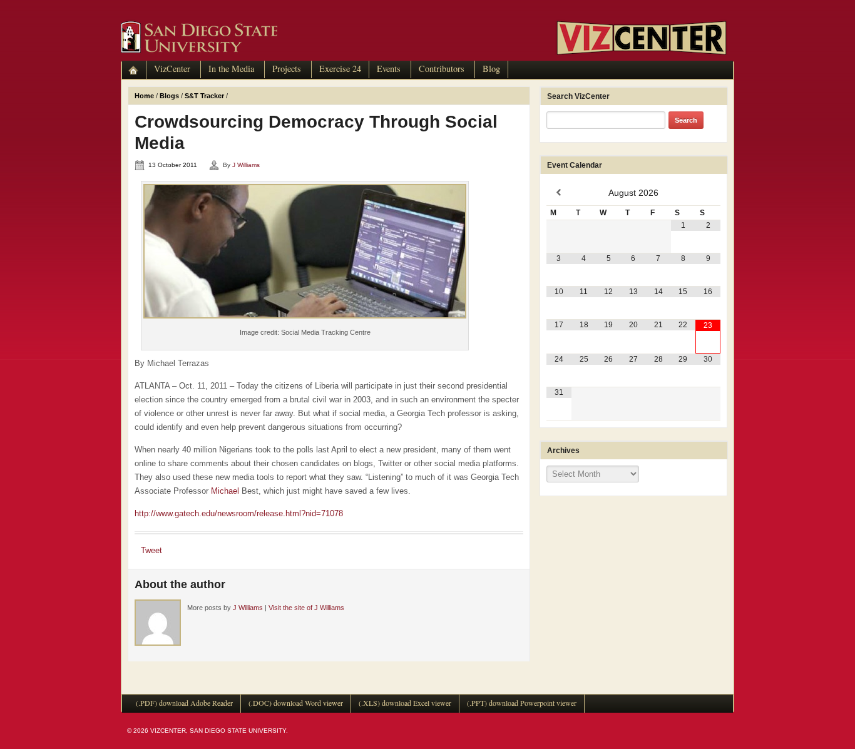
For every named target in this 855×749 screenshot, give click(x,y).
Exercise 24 (340, 68)
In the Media (231, 68)
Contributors (441, 68)
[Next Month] (707, 192)
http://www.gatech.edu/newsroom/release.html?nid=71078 (239, 513)
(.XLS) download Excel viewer (405, 703)
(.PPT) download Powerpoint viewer (521, 703)
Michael (225, 491)
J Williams (246, 164)
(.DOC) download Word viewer (295, 703)
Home (144, 95)
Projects (286, 68)
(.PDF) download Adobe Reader (184, 703)
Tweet (151, 550)
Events (389, 68)
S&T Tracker (204, 95)
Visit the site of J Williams (306, 607)
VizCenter (172, 68)
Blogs (169, 95)
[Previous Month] (558, 192)
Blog (491, 68)
